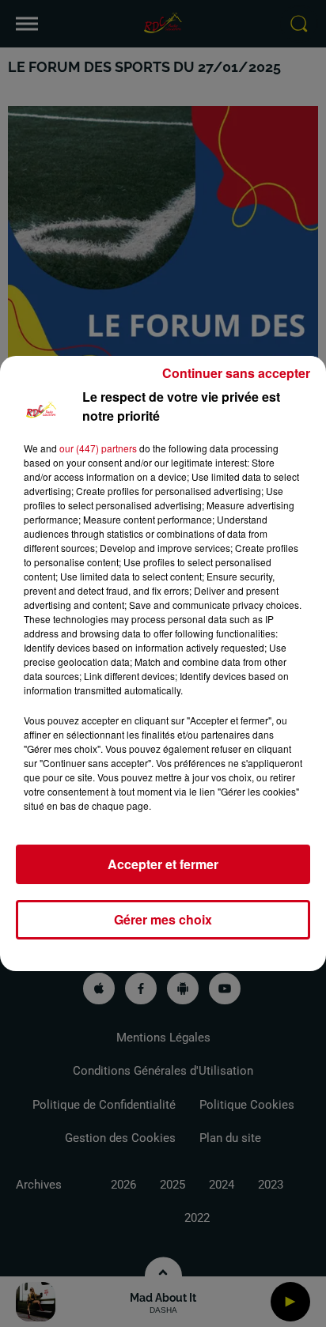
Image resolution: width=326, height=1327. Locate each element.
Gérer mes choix (163, 919)
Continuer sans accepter (236, 373)
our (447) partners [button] (98, 448)
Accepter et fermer (163, 864)
